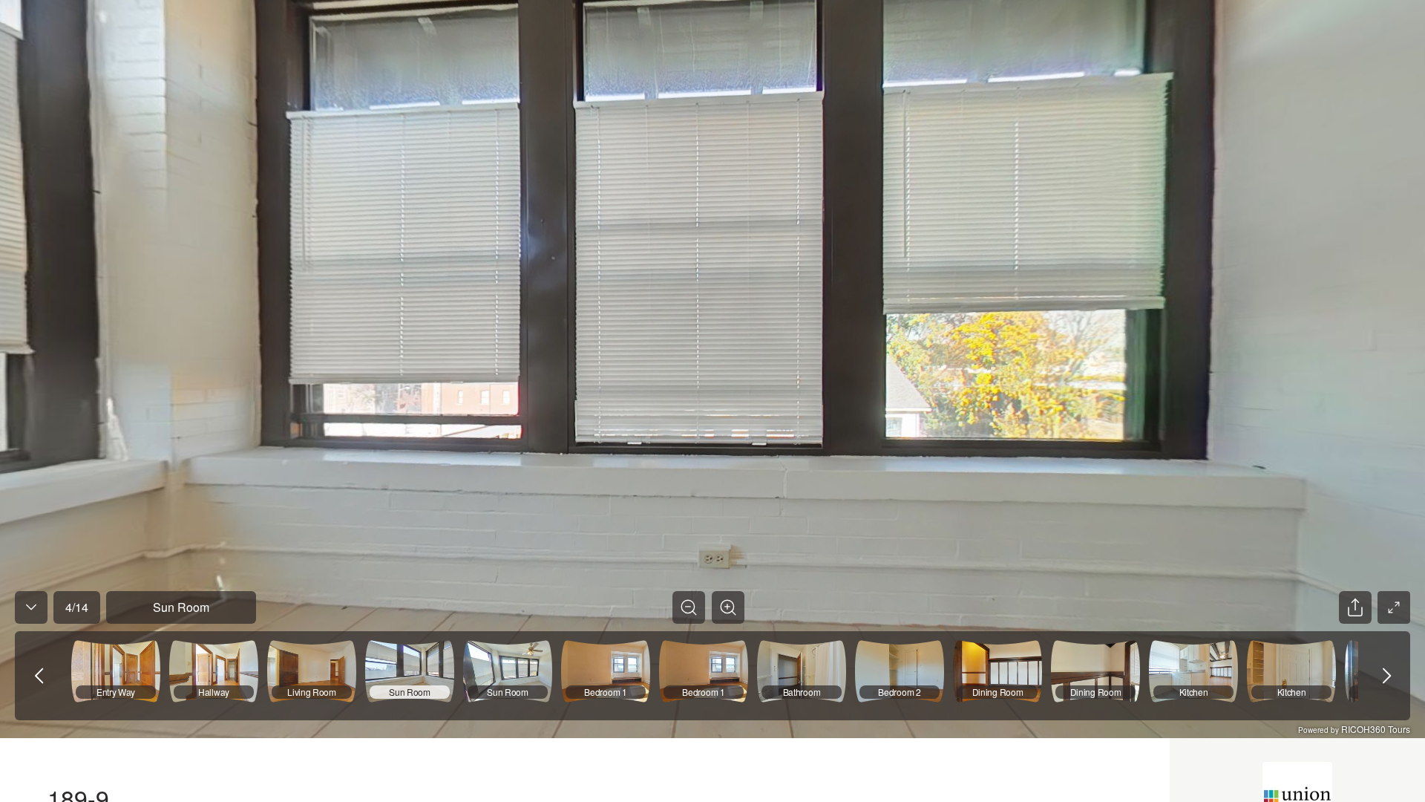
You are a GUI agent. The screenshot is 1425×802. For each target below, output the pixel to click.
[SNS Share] (1355, 607)
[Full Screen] (1394, 607)
